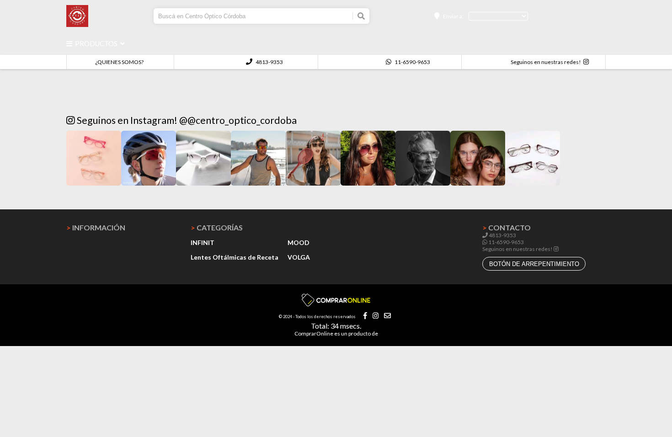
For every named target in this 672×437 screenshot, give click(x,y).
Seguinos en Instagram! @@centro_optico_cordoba (186, 120)
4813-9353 (269, 62)
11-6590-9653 (412, 62)
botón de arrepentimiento (534, 264)
